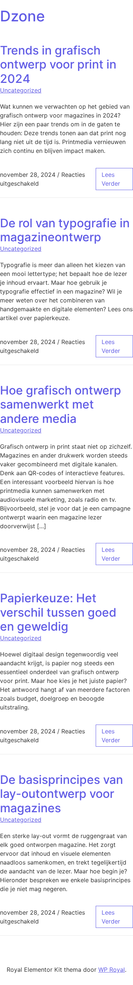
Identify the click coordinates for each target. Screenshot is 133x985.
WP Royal (111, 969)
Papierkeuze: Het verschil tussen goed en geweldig (58, 612)
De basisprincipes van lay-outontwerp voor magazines (61, 793)
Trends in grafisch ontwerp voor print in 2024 (58, 64)
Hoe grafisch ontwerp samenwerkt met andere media (60, 404)
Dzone (22, 16)
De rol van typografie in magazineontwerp (65, 230)
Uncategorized (20, 90)
